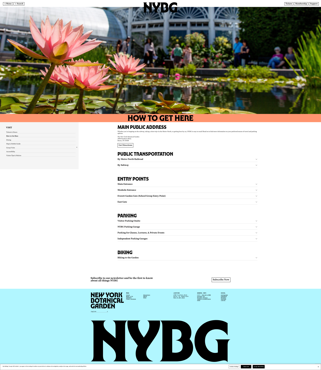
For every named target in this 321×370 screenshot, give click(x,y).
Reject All (246, 366)
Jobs (198, 300)
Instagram (224, 295)
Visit (9, 128)
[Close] (318, 367)
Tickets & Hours (11, 132)
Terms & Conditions (204, 299)
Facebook (224, 296)
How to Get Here (12, 136)
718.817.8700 (206, 295)
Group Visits (10, 148)
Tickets (288, 4)
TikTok (223, 300)
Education (146, 295)
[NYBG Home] (160, 7)
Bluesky (223, 297)
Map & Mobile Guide (13, 144)
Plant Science (131, 299)
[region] (160, 367)
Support (314, 4)
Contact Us (201, 296)
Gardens (128, 297)
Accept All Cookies (259, 366)
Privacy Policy (202, 297)
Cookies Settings (234, 366)
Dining (8, 140)
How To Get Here (179, 297)
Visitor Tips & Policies (13, 155)
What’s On (129, 296)
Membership (301, 4)
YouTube (223, 299)
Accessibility (10, 151)
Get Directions (125, 145)
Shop (144, 297)
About (145, 296)
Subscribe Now (221, 280)
